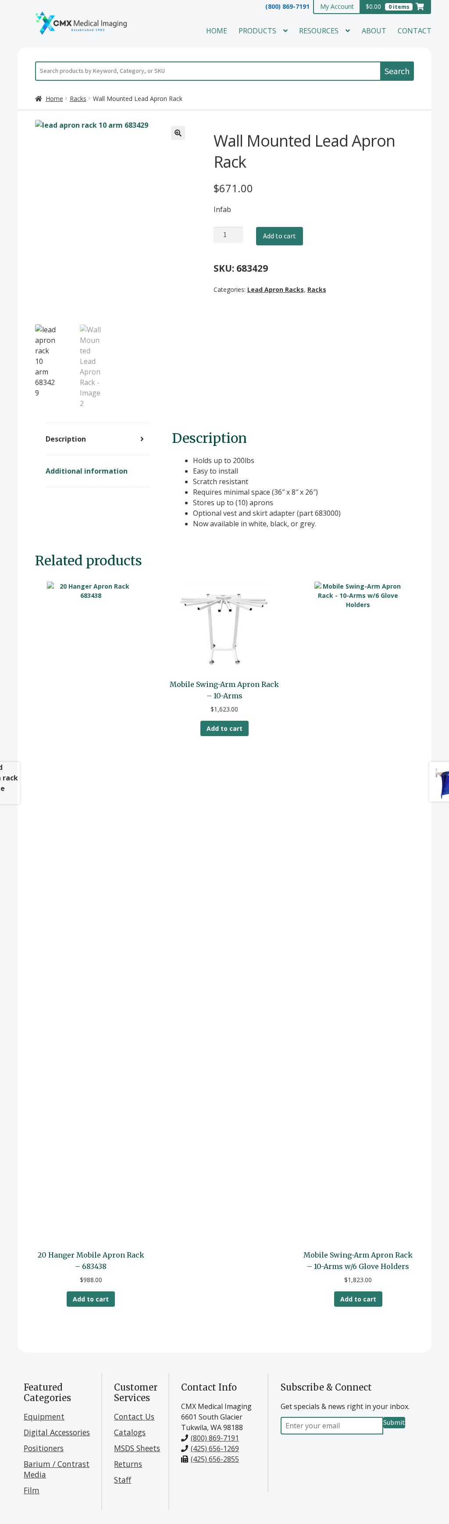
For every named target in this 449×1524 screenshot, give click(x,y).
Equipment (44, 1416)
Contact (414, 31)
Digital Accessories (57, 1432)
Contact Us (134, 1416)
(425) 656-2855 (215, 1459)
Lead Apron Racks (275, 289)
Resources (319, 31)
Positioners (44, 1448)
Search (397, 70)
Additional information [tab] (87, 471)
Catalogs (130, 1432)
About (374, 31)
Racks (78, 98)
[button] (178, 133)
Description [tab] (66, 439)
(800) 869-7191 (287, 6)
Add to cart (279, 235)
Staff (122, 1479)
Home (216, 31)
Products (257, 31)
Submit (394, 1422)
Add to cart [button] (91, 1299)
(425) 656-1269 (215, 1448)
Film (31, 1490)
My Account (337, 6)
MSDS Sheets (137, 1448)
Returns (128, 1464)
